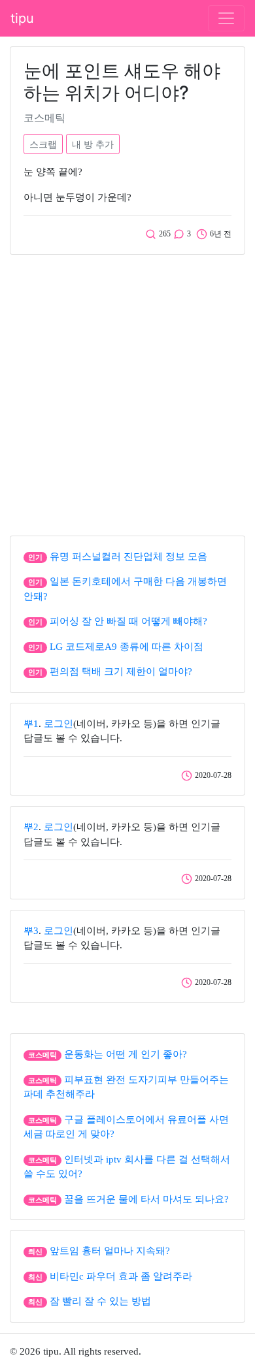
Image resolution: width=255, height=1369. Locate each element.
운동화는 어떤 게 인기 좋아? (125, 1054)
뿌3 (31, 931)
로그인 (58, 723)
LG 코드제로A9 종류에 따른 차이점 (126, 646)
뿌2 (31, 827)
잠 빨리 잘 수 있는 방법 (100, 1301)
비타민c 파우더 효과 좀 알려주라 (121, 1276)
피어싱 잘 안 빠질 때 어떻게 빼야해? (128, 621)
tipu (22, 18)
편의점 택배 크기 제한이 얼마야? (121, 671)
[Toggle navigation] (226, 18)
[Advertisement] (127, 392)
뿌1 (31, 723)
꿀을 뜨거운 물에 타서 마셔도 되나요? (146, 1199)
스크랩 (43, 144)
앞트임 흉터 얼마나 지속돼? (110, 1251)
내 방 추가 (93, 144)
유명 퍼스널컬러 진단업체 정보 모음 (128, 556)
